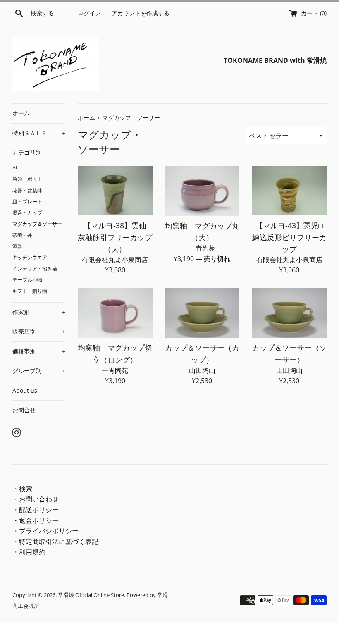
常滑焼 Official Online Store (91, 595)
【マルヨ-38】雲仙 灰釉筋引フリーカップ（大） (116, 236)
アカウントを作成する (141, 13)
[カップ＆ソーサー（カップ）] (202, 313)
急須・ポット (27, 178)
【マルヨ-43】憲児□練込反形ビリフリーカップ (289, 236)
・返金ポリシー (35, 520)
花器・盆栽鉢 (27, 190)
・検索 (22, 488)
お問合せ (24, 410)
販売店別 (38, 331)
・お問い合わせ (35, 499)
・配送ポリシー (35, 509)
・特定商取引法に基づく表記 (55, 541)
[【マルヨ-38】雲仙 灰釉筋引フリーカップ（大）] (115, 190)
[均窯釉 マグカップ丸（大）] (202, 190)
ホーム (21, 113)
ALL (16, 167)
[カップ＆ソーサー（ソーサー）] (289, 313)
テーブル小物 (27, 279)
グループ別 (38, 371)
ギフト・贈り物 (29, 290)
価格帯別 (38, 351)
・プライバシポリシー (45, 530)
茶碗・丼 (22, 235)
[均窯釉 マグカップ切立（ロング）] (115, 313)
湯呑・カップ (27, 212)
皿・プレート (27, 201)
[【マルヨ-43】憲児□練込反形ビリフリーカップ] (289, 190)
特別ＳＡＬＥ (38, 133)
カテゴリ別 (38, 152)
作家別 (38, 312)
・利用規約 (28, 551)
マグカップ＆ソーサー (37, 223)
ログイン (89, 13)
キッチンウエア (29, 257)
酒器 (17, 246)
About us (24, 390)
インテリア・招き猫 (34, 268)
